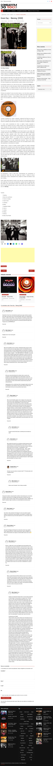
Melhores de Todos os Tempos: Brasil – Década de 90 (47, 718)
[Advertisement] (18, 255)
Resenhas (13, 10)
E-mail (2, 685)
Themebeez (3, 764)
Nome (2, 681)
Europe (32, 723)
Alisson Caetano (10, 525)
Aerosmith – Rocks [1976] (7, 296)
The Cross (22, 752)
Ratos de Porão (22, 747)
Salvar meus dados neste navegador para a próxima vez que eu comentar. (14, 695)
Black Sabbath (30, 714)
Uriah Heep (23, 757)
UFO (31, 754)
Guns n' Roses (29, 726)
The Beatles (30, 750)
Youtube (51, 1)
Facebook (46, 1)
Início (5, 10)
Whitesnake (23, 759)
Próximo (31, 270)
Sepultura (22, 750)
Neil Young (22, 740)
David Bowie (22, 719)
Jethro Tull (22, 731)
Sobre (2, 1)
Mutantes (30, 738)
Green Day (4, 266)
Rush (28, 747)
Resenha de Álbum (5, 294)
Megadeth (31, 735)
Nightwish (30, 740)
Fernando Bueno (5, 298)
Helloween (21, 728)
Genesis (22, 726)
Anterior (4, 270)
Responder (4, 324)
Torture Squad (23, 754)
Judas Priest (30, 731)
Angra (32, 711)
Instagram (49, 1)
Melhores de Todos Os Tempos (33, 10)
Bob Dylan (22, 716)
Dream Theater (26, 721)
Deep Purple (31, 719)
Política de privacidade (7, 1)
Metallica (22, 738)
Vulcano (30, 757)
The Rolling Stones (30, 752)
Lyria (27, 735)
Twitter (48, 1)
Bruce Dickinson (30, 716)
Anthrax (22, 714)
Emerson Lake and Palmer (24, 723)
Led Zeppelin (22, 735)
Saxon (32, 747)
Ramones (30, 745)
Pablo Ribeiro (22, 299)
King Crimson (23, 733)
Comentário (3, 670)
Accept (21, 711)
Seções (8, 10)
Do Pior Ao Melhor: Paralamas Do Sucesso (44, 62)
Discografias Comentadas (22, 10)
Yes (31, 759)
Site (1, 690)
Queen (22, 745)
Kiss (31, 733)
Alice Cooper (26, 711)
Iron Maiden (31, 728)
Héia (26, 728)
